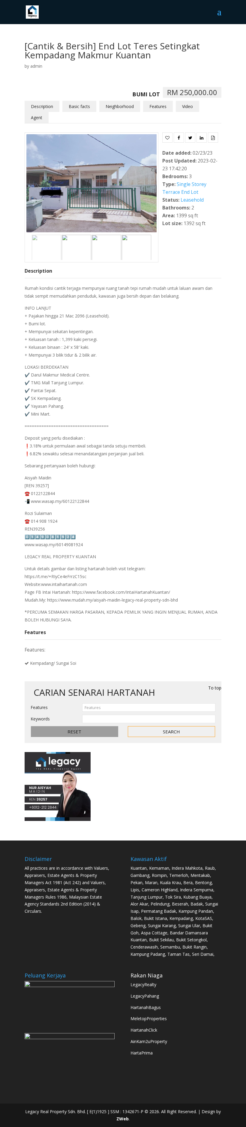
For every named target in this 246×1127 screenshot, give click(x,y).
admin (36, 66)
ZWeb (122, 1119)
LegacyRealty (143, 984)
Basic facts (79, 106)
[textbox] (148, 707)
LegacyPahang (144, 996)
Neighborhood (120, 106)
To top (214, 688)
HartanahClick (143, 1030)
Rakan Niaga (146, 975)
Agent (36, 117)
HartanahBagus (145, 1007)
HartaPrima (141, 1053)
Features (157, 106)
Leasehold (192, 200)
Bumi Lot (146, 94)
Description (42, 106)
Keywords (40, 719)
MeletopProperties (148, 1018)
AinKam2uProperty (148, 1041)
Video (187, 106)
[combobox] (148, 707)
